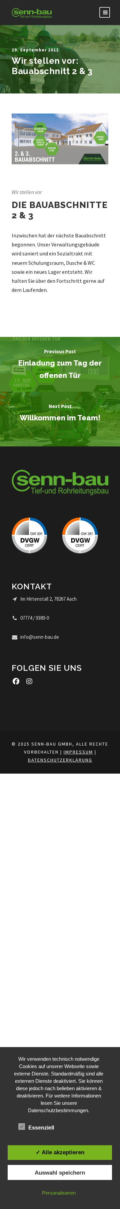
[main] (60, 207)
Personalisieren (59, 1193)
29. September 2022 (35, 50)
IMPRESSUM (78, 752)
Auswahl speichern (60, 1173)
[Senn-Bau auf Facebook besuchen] (16, 681)
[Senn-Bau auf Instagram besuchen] (29, 681)
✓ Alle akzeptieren (60, 1152)
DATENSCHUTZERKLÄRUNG (60, 760)
